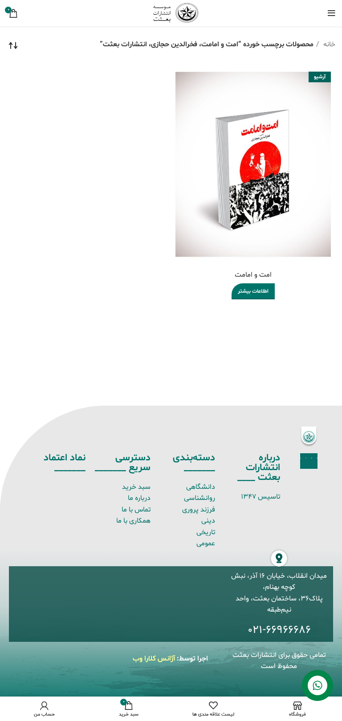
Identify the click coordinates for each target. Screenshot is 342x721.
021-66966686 (279, 630)
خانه (328, 44)
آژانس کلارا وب (154, 659)
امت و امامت (253, 275)
